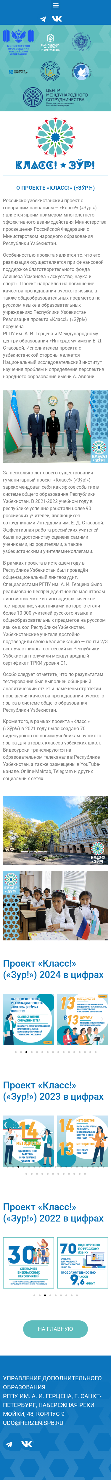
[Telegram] (43, 19)
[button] (55, 5)
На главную (55, 1329)
